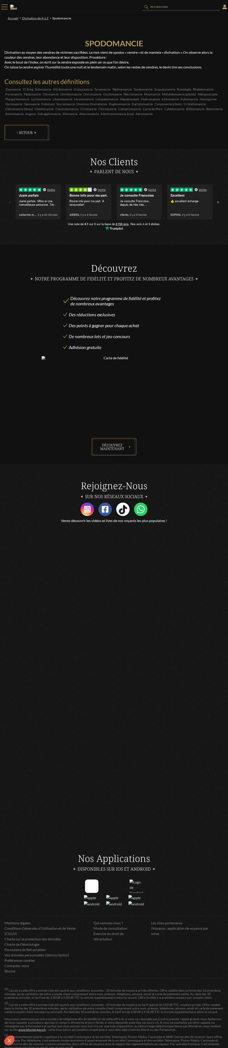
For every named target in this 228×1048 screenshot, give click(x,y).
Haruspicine (208, 99)
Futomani (48, 104)
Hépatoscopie (129, 99)
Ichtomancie (170, 99)
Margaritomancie (17, 99)
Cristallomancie (195, 104)
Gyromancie (13, 104)
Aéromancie (144, 114)
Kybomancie (189, 99)
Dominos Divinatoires (92, 104)
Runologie (184, 89)
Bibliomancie (195, 109)
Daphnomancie (119, 104)
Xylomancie (43, 89)
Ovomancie (51, 94)
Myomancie (152, 94)
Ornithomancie (70, 94)
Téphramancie (122, 89)
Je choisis (51, 1025)
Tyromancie (102, 89)
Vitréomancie (62, 89)
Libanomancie (62, 99)
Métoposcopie (208, 94)
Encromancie (66, 104)
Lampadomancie (107, 99)
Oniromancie (92, 94)
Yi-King (28, 89)
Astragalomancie (49, 114)
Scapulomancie (164, 89)
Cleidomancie (44, 109)
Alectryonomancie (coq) (117, 114)
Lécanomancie (84, 99)
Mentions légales (17, 923)
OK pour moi (82, 1025)
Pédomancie (32, 94)
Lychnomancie (41, 99)
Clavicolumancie (67, 109)
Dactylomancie (142, 104)
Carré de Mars (153, 109)
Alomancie (70, 114)
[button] (9, 1040)
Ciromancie (88, 109)
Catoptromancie (129, 109)
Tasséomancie (143, 89)
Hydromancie (150, 99)
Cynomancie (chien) (168, 104)
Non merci (20, 1025)
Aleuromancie (89, 114)
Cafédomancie (174, 109)
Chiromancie (107, 109)
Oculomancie (112, 94)
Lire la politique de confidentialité (29, 1011)
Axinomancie (14, 114)
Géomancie (32, 104)
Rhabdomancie (203, 89)
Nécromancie (133, 94)
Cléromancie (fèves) (19, 109)
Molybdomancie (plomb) (179, 94)
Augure (30, 114)
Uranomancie (83, 89)
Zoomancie (13, 89)
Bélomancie (214, 109)
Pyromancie (13, 94)
